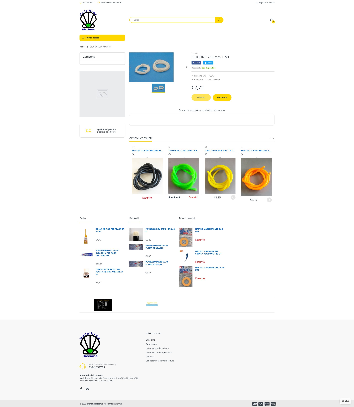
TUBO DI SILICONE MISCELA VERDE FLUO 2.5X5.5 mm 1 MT (183, 150)
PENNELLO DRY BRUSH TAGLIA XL (160, 230)
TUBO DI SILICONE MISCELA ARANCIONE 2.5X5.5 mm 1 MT (256, 150)
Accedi (271, 2)
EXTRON (195, 53)
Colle (83, 218)
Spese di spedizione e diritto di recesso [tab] (202, 110)
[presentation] (270, 138)
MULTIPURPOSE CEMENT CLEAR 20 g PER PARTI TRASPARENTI (107, 253)
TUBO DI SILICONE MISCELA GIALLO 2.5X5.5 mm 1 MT (220, 150)
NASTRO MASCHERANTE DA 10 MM (209, 268)
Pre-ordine (222, 97)
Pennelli (134, 218)
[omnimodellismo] (102, 20)
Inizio (82, 46)
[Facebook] (81, 389)
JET (133, 147)
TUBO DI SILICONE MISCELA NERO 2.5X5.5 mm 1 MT (147, 150)
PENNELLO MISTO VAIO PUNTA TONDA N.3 (156, 246)
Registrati (262, 2)
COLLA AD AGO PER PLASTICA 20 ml (110, 230)
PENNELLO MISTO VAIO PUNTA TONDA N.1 (156, 263)
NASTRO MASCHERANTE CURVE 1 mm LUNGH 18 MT (208, 252)
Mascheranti (187, 218)
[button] (174, 197)
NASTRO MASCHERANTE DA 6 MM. (209, 230)
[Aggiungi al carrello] (233, 197)
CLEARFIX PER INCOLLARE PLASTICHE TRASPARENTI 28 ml (109, 272)
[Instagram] (87, 389)
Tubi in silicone (213, 79)
